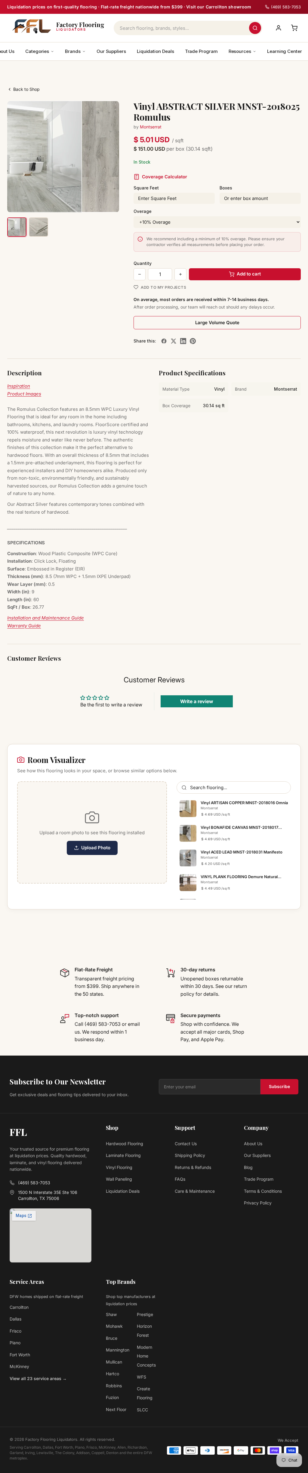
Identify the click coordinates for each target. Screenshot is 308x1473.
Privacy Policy (258, 1202)
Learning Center (284, 51)
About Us (253, 1143)
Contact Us (186, 1143)
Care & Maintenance (195, 1191)
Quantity (143, 263)
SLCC (142, 1409)
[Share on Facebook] (164, 341)
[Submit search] (255, 28)
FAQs (180, 1179)
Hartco (112, 1373)
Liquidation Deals (155, 51)
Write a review (196, 701)
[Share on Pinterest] (193, 341)
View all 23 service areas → (38, 1378)
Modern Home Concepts (146, 1356)
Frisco (15, 1330)
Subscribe (279, 1086)
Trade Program (201, 51)
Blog (248, 1167)
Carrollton (19, 1307)
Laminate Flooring (123, 1155)
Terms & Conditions (263, 1191)
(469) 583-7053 (34, 1182)
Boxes (226, 187)
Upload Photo (95, 847)
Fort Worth (20, 1354)
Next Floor (116, 1409)
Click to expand (95, 202)
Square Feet (146, 187)
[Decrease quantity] (140, 274)
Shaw (111, 1314)
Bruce (111, 1338)
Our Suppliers (111, 51)
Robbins (114, 1385)
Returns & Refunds (193, 1167)
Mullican (114, 1361)
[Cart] (294, 28)
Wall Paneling (119, 1179)
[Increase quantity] (180, 274)
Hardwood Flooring (124, 1143)
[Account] (278, 28)
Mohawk (114, 1326)
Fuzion (112, 1397)
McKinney (19, 1366)
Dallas (15, 1318)
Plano (15, 1342)
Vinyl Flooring (119, 1167)
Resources (240, 51)
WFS (141, 1376)
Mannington (117, 1349)
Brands (73, 51)
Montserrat (151, 126)
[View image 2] (38, 227)
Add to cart (249, 274)
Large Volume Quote (217, 322)
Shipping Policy (190, 1155)
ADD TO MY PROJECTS (163, 287)
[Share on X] (174, 341)
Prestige (145, 1314)
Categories (37, 51)
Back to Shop (26, 89)
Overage (143, 211)
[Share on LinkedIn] (183, 341)
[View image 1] (16, 227)
